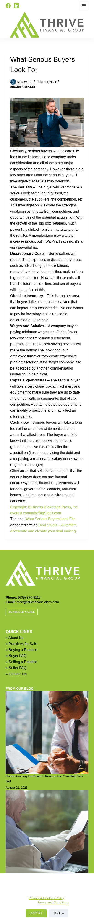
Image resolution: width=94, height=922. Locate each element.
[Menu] (83, 5)
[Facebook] (8, 5)
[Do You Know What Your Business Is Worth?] (47, 831)
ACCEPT (36, 913)
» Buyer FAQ (16, 656)
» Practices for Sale (21, 644)
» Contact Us (16, 674)
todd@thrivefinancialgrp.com (38, 602)
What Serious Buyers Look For (50, 519)
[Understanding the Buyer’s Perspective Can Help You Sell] (47, 732)
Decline (59, 913)
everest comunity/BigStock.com (35, 513)
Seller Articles (22, 86)
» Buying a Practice (21, 650)
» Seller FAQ (16, 668)
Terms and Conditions (53, 902)
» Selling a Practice (21, 662)
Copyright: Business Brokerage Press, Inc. (44, 507)
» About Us (15, 638)
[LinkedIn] (16, 5)
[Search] (26, 5)
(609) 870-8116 (29, 597)
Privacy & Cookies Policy (46, 898)
